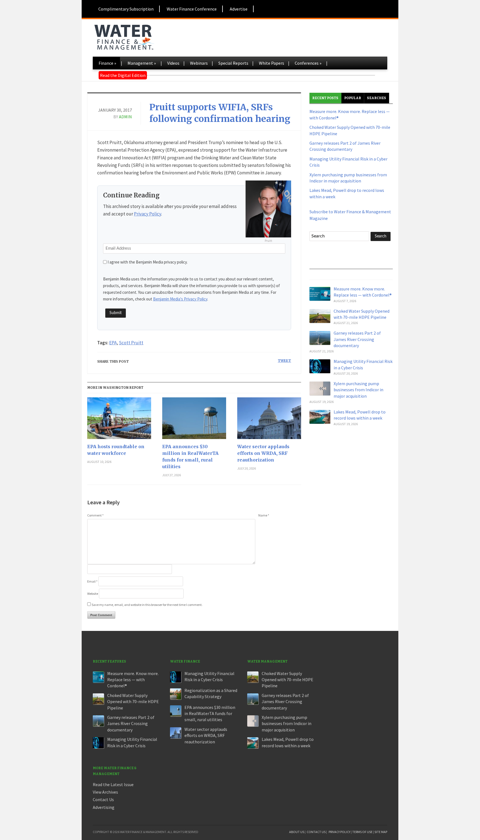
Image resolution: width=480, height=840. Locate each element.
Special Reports (233, 63)
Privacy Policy (147, 214)
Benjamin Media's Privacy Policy (180, 299)
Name (263, 515)
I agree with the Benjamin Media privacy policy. (148, 262)
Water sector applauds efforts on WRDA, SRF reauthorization (263, 453)
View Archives (105, 792)
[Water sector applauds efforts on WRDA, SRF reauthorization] (269, 420)
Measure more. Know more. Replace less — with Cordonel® (133, 680)
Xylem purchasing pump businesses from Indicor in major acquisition (358, 390)
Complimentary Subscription (126, 9)
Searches (376, 98)
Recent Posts (325, 98)
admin (125, 116)
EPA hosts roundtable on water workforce (115, 450)
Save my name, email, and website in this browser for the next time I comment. (147, 605)
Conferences (308, 63)
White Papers (271, 63)
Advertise (239, 9)
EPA (113, 343)
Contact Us (103, 799)
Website (92, 593)
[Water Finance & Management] (124, 36)
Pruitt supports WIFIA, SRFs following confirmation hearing (219, 113)
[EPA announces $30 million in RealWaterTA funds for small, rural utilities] (194, 420)
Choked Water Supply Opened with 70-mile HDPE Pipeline (133, 702)
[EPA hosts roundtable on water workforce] (119, 420)
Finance (107, 63)
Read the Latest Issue (113, 784)
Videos (173, 63)
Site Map (380, 832)
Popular (352, 98)
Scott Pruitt (131, 343)
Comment (95, 515)
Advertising (103, 807)
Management (142, 63)
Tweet (284, 360)
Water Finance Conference (192, 9)
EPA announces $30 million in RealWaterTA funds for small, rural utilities (190, 456)
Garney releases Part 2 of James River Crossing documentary (357, 339)
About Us (296, 832)
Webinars (199, 63)
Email (92, 581)
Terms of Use (362, 832)
